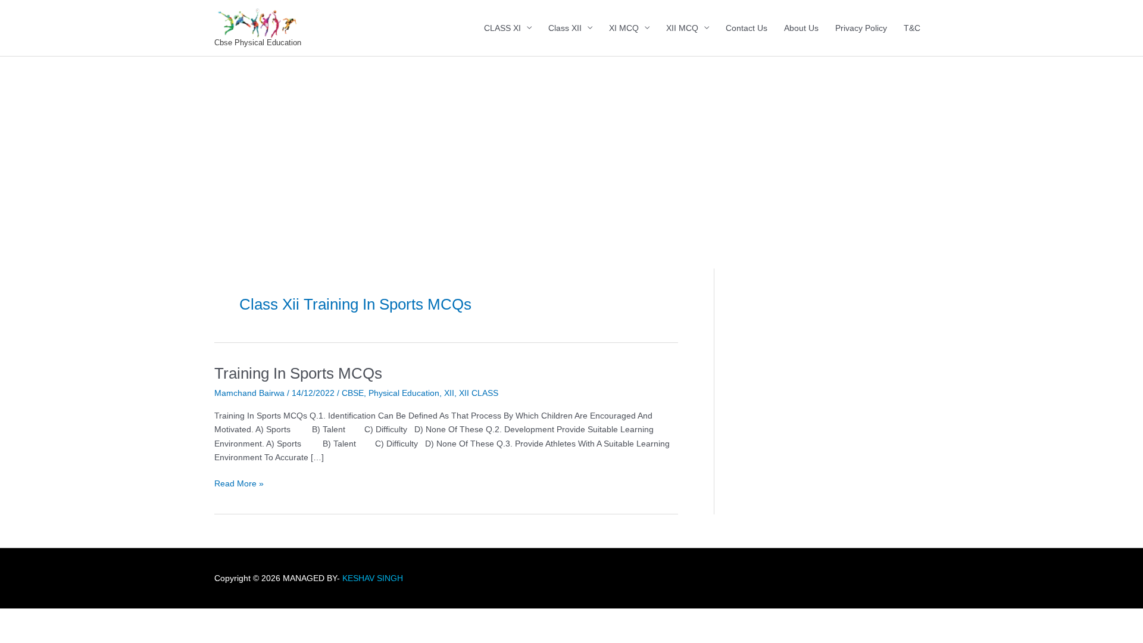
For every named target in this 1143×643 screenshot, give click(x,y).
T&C (912, 28)
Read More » (239, 482)
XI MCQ (624, 28)
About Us (801, 28)
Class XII (565, 28)
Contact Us (746, 28)
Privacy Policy (861, 28)
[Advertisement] (571, 146)
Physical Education (403, 393)
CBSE (353, 393)
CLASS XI (502, 28)
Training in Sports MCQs (298, 373)
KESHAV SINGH (372, 578)
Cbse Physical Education (257, 42)
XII (449, 393)
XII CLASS (478, 393)
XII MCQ (682, 28)
